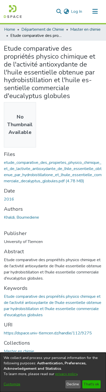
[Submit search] (59, 11)
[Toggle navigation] (95, 11)
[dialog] (53, 372)
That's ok (91, 384)
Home (9, 29)
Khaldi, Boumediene (21, 217)
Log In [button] (77, 11)
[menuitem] (66, 11)
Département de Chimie (42, 29)
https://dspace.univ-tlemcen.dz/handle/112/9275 (48, 333)
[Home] (13, 11)
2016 (9, 199)
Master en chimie (85, 29)
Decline (73, 384)
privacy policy (66, 374)
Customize (12, 384)
